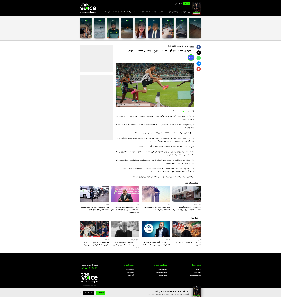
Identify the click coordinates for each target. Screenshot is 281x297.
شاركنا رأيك (130, 272)
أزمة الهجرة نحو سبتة (172, 11)
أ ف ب (184, 57)
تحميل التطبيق (163, 275)
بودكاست (116, 11)
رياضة (129, 11)
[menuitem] (183, 11)
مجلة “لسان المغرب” (161, 272)
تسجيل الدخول (89, 292)
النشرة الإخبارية (163, 269)
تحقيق (161, 11)
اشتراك (186, 3)
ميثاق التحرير (197, 272)
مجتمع (142, 11)
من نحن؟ (198, 269)
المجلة (123, 11)
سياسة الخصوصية (195, 275)
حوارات (135, 11)
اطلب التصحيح (130, 269)
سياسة (154, 11)
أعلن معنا (131, 275)
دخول (180, 3)
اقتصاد (148, 11)
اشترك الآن (100, 292)
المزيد (108, 11)
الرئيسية (183, 11)
